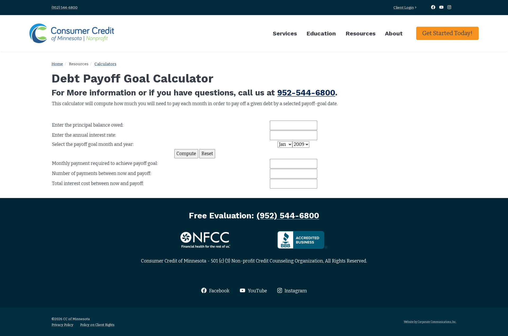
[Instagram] (449, 7)
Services (285, 33)
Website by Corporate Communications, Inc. (430, 322)
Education (321, 33)
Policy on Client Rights (97, 325)
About (394, 33)
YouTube (257, 291)
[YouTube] (441, 7)
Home (57, 64)
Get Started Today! (447, 33)
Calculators (105, 64)
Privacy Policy (62, 325)
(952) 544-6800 (65, 7)
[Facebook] (433, 7)
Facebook (218, 291)
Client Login (403, 8)
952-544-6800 (306, 92)
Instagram (295, 291)
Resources (360, 33)
